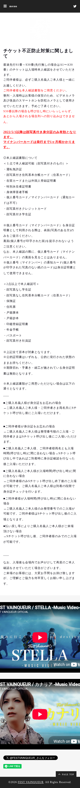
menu (12, 6)
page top (67, 774)
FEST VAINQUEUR (31, 782)
